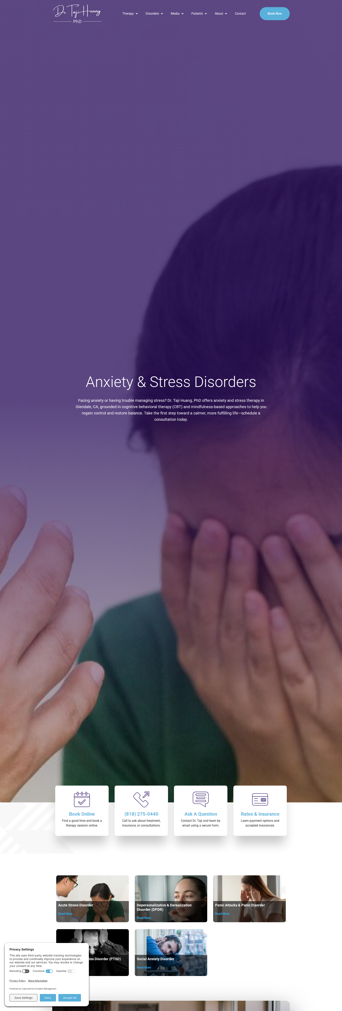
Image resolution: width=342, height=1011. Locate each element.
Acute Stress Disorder (75, 905)
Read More (65, 913)
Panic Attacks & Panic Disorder (240, 905)
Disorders (152, 13)
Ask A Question (200, 814)
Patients (197, 13)
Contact (240, 13)
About (219, 13)
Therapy (128, 13)
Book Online (82, 814)
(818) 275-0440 (141, 814)
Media (175, 13)
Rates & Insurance (260, 814)
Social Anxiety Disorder (155, 959)
